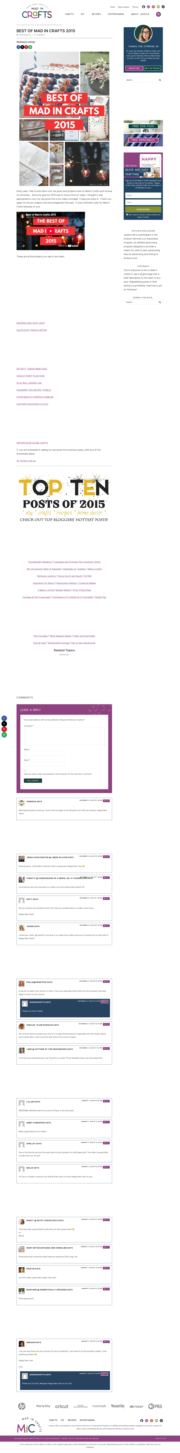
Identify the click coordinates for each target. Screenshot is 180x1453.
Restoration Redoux (66, 583)
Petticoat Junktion (46, 576)
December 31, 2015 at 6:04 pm (90, 856)
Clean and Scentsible (84, 636)
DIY (62, 1420)
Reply (106, 800)
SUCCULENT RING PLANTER (32, 330)
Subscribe (143, 209)
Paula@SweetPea (36, 982)
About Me (134, 68)
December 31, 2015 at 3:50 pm (91, 800)
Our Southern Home (90, 562)
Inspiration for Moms (43, 583)
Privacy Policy (68, 1438)
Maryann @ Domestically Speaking (46, 1290)
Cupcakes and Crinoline (66, 562)
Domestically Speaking (40, 562)
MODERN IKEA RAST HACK (31, 323)
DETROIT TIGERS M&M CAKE (32, 369)
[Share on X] (22, 47)
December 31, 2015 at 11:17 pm (90, 1048)
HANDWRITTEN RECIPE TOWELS (34, 390)
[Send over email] (30, 47)
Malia (29, 1168)
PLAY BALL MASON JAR (29, 383)
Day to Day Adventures (83, 643)
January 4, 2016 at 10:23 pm (91, 1246)
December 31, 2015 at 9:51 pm (89, 1001)
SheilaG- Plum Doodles (39, 1025)
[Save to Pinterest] (26, 47)
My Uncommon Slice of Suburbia (44, 569)
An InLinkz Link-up (26, 461)
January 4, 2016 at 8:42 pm (91, 1219)
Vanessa (31, 801)
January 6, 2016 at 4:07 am (91, 1341)
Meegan (30, 1342)
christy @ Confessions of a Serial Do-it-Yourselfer (56, 878)
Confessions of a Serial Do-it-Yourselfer (72, 597)
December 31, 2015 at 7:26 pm (91, 898)
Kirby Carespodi (35, 1123)
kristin (30, 1269)
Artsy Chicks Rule (82, 590)
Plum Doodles (41, 636)
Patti (29, 899)
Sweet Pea (100, 597)
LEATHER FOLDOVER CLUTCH (32, 404)
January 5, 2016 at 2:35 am (91, 1288)
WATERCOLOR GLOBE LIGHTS (32, 443)
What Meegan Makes (60, 636)
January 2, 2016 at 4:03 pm (91, 1166)
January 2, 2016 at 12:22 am (91, 1142)
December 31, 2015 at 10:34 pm (90, 1023)
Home (112, 7)
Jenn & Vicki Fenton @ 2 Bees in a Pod (47, 857)
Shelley (31, 1143)
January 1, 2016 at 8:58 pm (92, 1100)
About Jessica (123, 7)
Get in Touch (152, 68)
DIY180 (88, 576)
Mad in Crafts (37, 11)
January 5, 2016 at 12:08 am (91, 1267)
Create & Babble (87, 583)
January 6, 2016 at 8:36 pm (89, 1373)
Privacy (135, 7)
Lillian (30, 1102)
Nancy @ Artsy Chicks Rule (42, 1220)
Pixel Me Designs (91, 1438)
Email (27, 760)
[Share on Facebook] (18, 47)
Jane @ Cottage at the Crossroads (46, 1049)
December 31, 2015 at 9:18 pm (91, 925)
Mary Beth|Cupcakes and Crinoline (46, 1248)
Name (27, 749)
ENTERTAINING (87, 1420)
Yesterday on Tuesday (74, 569)
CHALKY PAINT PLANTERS (31, 376)
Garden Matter (63, 590)
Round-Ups (64, 654)
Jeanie (30, 926)
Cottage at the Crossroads (36, 597)
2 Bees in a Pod (46, 590)
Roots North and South (70, 576)
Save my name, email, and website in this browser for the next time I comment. (58, 774)
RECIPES (72, 1420)
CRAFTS (53, 1420)
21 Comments (39, 35)
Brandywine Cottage (58, 643)
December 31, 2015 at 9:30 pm (90, 981)
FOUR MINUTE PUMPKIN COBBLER (35, 397)
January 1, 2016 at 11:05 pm (91, 1121)
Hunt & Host (39, 643)
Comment (29, 726)
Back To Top (161, 1438)
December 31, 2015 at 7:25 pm (91, 877)
